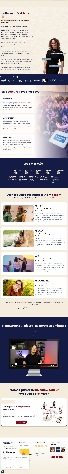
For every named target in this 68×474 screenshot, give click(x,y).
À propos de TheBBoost (40, 453)
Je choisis (8, 467)
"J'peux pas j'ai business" (8, 69)
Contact (36, 455)
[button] (2, 471)
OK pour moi (22, 467)
